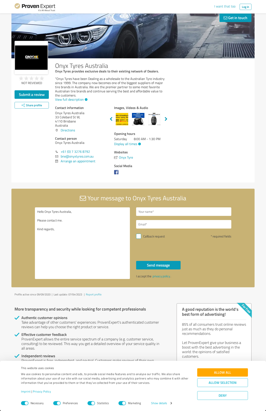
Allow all (222, 372)
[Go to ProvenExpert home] (35, 8)
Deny (223, 395)
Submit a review (32, 94)
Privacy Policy (42, 392)
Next (166, 119)
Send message (158, 265)
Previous (111, 119)
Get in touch (237, 17)
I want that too (224, 6)
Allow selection (222, 382)
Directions (68, 130)
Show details (159, 403)
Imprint (26, 392)
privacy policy (161, 276)
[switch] (57, 403)
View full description (69, 99)
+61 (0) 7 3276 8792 (75, 151)
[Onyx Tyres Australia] (31, 57)
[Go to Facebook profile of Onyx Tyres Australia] (117, 174)
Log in (245, 7)
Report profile (94, 294)
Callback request (154, 236)
